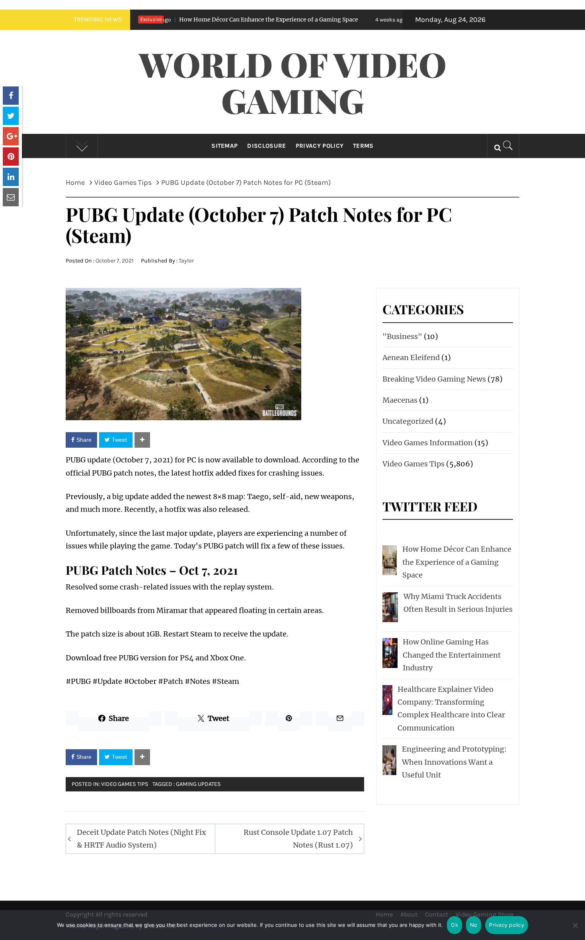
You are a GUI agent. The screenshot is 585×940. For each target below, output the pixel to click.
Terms (363, 145)
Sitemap (224, 145)
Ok (454, 925)
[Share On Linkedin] (11, 177)
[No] (575, 930)
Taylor (186, 260)
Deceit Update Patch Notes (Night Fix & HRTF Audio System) (141, 839)
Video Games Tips (124, 784)
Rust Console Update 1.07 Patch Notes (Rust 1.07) (298, 839)
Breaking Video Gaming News (434, 379)
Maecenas (399, 400)
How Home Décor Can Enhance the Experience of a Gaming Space (228, 19)
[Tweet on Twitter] (11, 116)
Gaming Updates (198, 784)
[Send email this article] (11, 197)
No (474, 925)
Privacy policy (506, 925)
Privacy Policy (319, 145)
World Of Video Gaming (293, 81)
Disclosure (266, 145)
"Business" (402, 336)
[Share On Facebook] (11, 95)
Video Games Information (427, 442)
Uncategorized (407, 421)
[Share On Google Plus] (11, 136)
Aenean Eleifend (411, 357)
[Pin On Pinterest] (11, 156)
